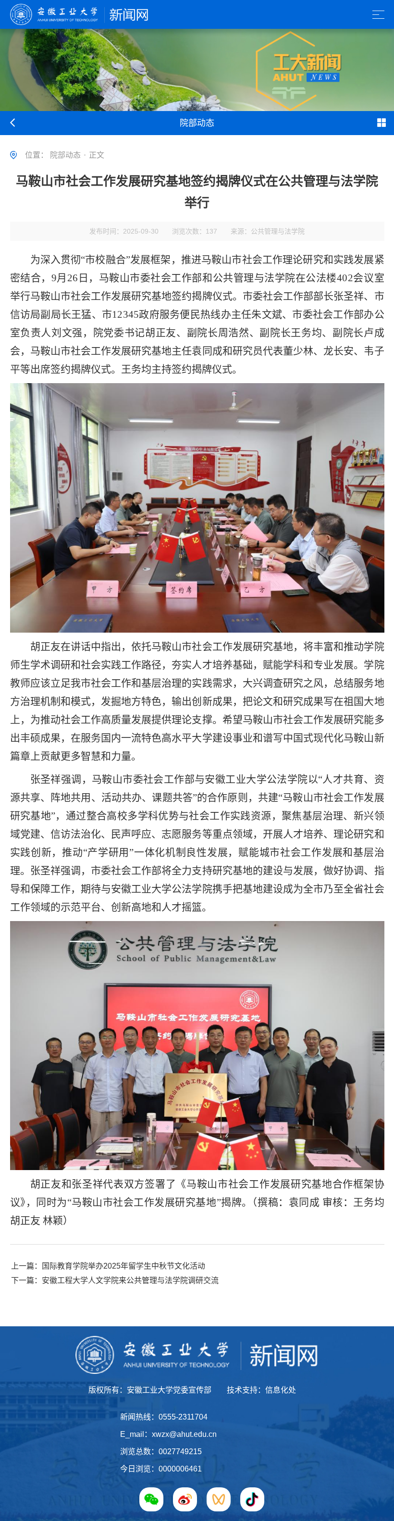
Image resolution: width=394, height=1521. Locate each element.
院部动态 (65, 155)
